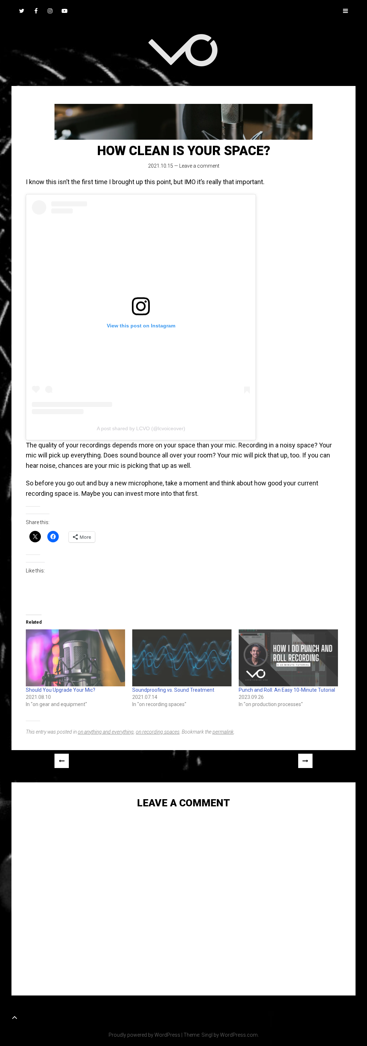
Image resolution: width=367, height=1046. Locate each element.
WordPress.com (239, 1035)
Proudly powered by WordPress (144, 1035)
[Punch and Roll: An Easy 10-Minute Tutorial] (288, 657)
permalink (223, 732)
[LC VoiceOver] (183, 50)
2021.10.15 (160, 166)
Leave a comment (199, 166)
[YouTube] (64, 11)
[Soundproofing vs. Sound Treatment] (182, 657)
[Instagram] (50, 11)
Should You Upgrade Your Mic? (60, 690)
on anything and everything (106, 732)
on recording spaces (158, 732)
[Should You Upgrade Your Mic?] (75, 657)
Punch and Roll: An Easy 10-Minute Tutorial (287, 690)
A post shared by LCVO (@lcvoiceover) (141, 428)
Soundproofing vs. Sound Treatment (173, 690)
